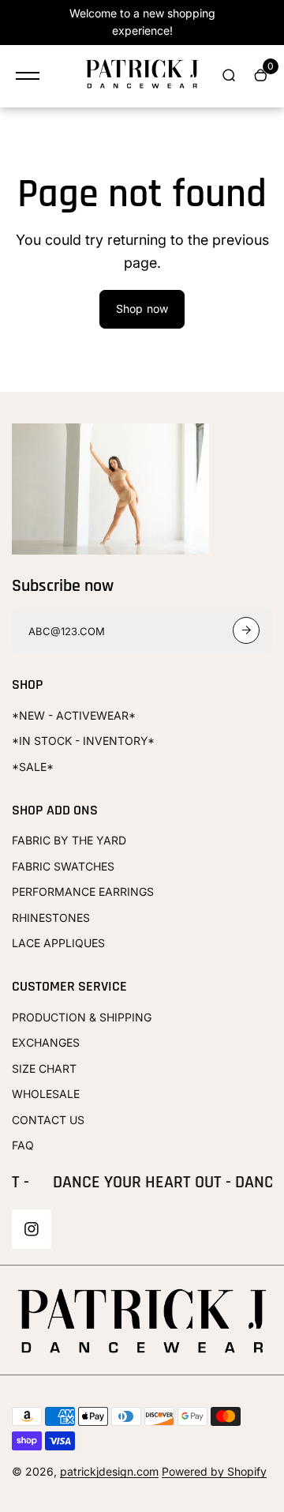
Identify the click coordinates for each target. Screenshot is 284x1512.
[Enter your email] (246, 630)
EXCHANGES (46, 1042)
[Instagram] (31, 1229)
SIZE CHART (44, 1068)
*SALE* (33, 766)
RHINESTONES (51, 917)
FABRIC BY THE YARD (69, 840)
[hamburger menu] (27, 75)
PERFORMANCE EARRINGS (83, 891)
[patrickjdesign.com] (142, 76)
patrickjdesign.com (109, 1471)
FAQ (23, 1145)
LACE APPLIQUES (58, 943)
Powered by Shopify (214, 1471)
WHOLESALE (46, 1093)
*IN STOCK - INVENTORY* (83, 740)
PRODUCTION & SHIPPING (81, 1017)
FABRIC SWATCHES (63, 866)
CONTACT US (48, 1119)
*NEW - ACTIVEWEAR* (74, 715)
